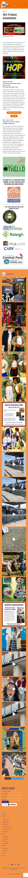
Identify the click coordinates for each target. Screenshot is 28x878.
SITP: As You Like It (7, 829)
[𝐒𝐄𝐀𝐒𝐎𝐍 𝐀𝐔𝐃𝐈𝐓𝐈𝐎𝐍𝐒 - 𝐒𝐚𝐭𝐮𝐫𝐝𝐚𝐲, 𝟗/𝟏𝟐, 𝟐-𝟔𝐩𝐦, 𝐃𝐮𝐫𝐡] (14, 289)
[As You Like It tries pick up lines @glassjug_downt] (14, 664)
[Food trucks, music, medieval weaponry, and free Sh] (14, 589)
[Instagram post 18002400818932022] (14, 489)
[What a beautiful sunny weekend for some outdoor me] (14, 564)
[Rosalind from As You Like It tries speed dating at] (14, 714)
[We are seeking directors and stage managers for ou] (14, 414)
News (5, 11)
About (3, 833)
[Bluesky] (15, 865)
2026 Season (5, 824)
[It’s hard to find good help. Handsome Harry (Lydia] (14, 364)
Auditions (4, 814)
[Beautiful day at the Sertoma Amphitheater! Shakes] (14, 764)
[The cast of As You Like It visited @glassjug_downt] (14, 689)
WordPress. (18, 873)
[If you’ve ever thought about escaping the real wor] (14, 389)
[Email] (18, 865)
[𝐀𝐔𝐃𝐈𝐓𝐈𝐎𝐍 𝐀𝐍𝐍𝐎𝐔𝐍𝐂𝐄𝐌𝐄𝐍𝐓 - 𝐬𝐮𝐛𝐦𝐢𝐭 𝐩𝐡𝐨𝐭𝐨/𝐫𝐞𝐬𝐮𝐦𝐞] (14, 614)
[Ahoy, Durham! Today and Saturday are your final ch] (14, 314)
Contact (4, 855)
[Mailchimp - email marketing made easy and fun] (9, 804)
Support (4, 845)
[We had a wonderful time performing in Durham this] (14, 639)
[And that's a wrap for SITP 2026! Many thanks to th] (14, 464)
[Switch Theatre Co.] (5, 4)
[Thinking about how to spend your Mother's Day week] (14, 739)
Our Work (5, 841)
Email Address (5, 793)
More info (14, 116)
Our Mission (5, 836)
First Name (4, 796)
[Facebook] (9, 865)
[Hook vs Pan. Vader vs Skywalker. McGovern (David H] (14, 339)
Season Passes (6, 822)
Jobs (4, 853)
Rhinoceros (5, 831)
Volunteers (5, 850)
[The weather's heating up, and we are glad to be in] (14, 439)
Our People (5, 838)
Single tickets (6, 819)
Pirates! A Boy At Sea (7, 827)
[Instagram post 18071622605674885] (14, 539)
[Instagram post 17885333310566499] (14, 514)
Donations (5, 848)
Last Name (4, 799)
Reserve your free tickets (14, 112)
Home (3, 812)
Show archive (6, 843)
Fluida (13, 873)
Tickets (3, 817)
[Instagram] (12, 865)
